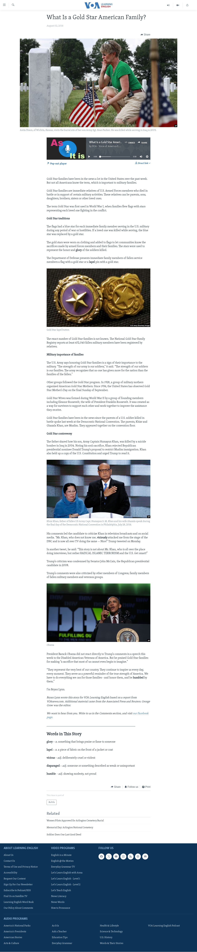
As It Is (55, 926)
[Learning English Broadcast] (168, 5)
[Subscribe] (145, 857)
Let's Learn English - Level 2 (65, 884)
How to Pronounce (60, 908)
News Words (57, 902)
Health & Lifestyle (109, 926)
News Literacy (58, 896)
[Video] (178, 5)
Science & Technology (111, 931)
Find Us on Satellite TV (15, 896)
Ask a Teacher (59, 931)
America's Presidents (15, 931)
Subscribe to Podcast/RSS (17, 890)
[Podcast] (138, 857)
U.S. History (106, 937)
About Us (8, 855)
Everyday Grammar (62, 943)
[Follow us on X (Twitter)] (109, 857)
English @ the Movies (62, 861)
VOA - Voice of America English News (111, 146)
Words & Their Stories (111, 943)
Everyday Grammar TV (63, 867)
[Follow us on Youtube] (116, 857)
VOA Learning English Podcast (164, 926)
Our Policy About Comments (18, 908)
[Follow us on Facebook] (101, 857)
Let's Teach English (61, 890)
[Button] (145, 35)
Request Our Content (15, 879)
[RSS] (131, 857)
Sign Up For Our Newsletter (18, 884)
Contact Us (9, 861)
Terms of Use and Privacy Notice (21, 867)
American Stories (13, 937)
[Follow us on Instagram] (123, 857)
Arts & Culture (11, 943)
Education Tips (60, 937)
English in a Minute (61, 855)
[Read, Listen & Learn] (187, 5)
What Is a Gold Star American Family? (112, 142)
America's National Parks (17, 926)
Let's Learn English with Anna (66, 873)
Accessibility (10, 873)
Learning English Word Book (19, 902)
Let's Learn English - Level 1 (65, 879)
